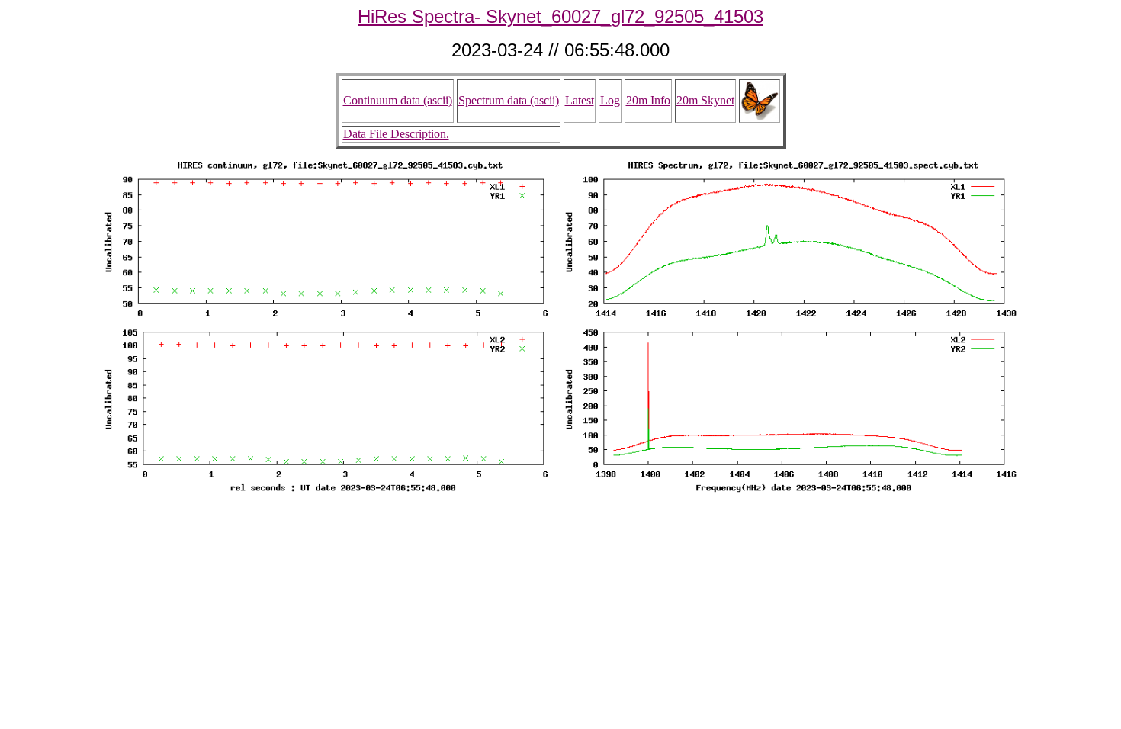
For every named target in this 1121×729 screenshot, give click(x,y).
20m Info (648, 100)
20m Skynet (705, 100)
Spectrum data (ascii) (508, 100)
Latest (579, 100)
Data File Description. (396, 133)
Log (610, 100)
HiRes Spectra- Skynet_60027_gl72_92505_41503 (560, 16)
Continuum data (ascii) (397, 100)
